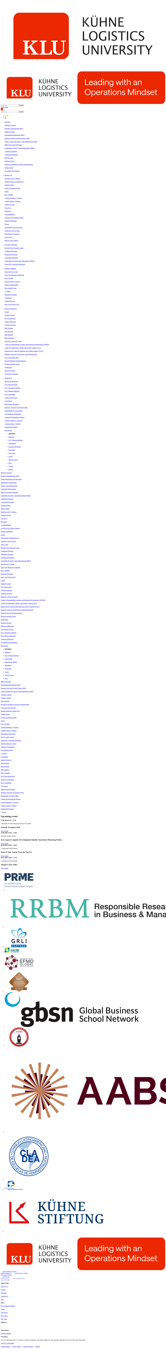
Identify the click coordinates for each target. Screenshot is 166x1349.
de (5, 118)
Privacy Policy (16, 1346)
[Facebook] (2, 1327)
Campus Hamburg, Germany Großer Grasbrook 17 (9, 1272)
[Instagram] (4, 1327)
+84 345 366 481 (5, 1280)
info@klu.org (5, 1276)
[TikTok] (12, 1327)
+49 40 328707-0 (5, 1278)
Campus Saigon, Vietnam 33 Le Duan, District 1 (14, 1274)
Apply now (4, 1286)
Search (21, 105)
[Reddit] (10, 1327)
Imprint (37, 1346)
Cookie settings (5, 1346)
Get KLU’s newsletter (7, 1343)
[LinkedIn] (7, 1327)
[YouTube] (15, 1327)
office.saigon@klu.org (18, 1278)
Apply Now (4, 107)
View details (4, 831)
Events (3, 1309)
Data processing (28, 1346)
